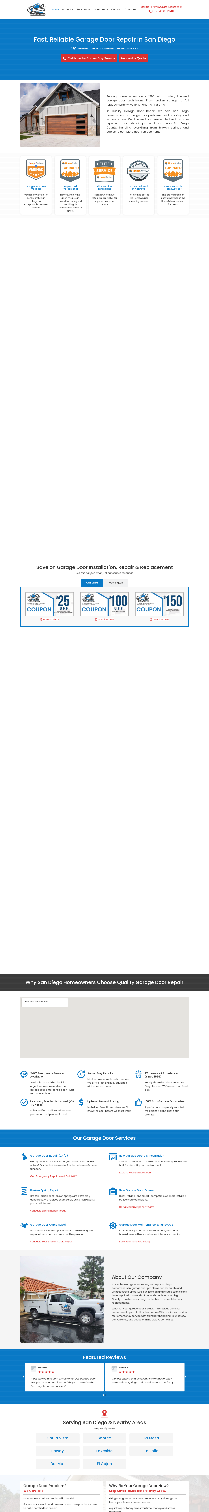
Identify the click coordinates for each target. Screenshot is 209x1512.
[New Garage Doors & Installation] (113, 1156)
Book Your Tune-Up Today (134, 1241)
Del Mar (57, 1463)
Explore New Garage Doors (135, 1172)
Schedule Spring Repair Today (48, 1210)
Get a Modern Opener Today (136, 1207)
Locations (99, 9)
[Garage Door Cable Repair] (24, 1225)
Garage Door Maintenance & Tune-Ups (146, 1225)
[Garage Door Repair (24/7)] (24, 1156)
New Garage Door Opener (137, 1190)
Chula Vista (58, 1438)
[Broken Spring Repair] (24, 1191)
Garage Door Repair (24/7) (49, 1156)
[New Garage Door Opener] (113, 1191)
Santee (104, 1438)
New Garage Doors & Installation (141, 1156)
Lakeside (104, 1450)
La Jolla (151, 1450)
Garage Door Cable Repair (48, 1225)
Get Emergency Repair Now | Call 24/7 (53, 1176)
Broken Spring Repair (44, 1190)
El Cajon (104, 1463)
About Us (67, 9)
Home (55, 9)
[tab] (92, 583)
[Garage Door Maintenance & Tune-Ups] (113, 1225)
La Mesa (151, 1438)
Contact (116, 9)
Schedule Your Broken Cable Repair (51, 1241)
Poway (57, 1450)
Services (82, 9)
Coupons (130, 9)
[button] (23, 1377)
